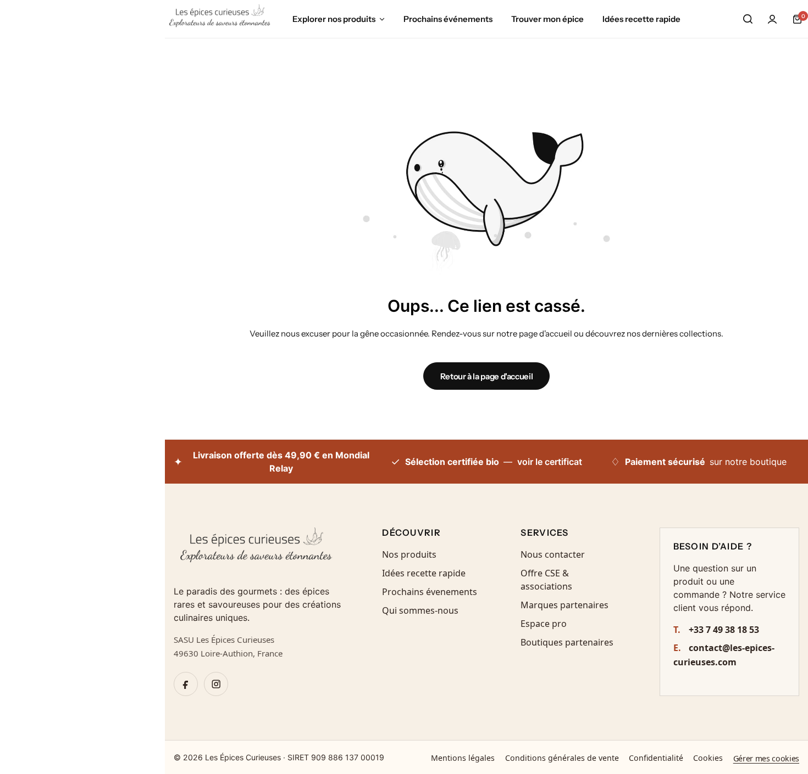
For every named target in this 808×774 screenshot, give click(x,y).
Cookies (708, 758)
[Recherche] (748, 19)
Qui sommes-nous (420, 610)
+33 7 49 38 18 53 (716, 630)
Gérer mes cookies (766, 758)
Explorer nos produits (333, 19)
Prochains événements (447, 19)
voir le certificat (549, 461)
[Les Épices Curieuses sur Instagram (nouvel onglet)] (216, 684)
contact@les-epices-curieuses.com (724, 655)
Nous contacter (553, 554)
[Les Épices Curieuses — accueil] (258, 549)
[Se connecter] (772, 19)
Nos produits (409, 554)
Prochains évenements (429, 592)
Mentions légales (463, 758)
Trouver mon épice (547, 19)
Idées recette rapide (641, 19)
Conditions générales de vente (562, 758)
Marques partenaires (564, 605)
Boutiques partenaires (567, 642)
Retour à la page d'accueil (486, 376)
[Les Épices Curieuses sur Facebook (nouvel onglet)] (186, 684)
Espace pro (544, 624)
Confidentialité (656, 758)
